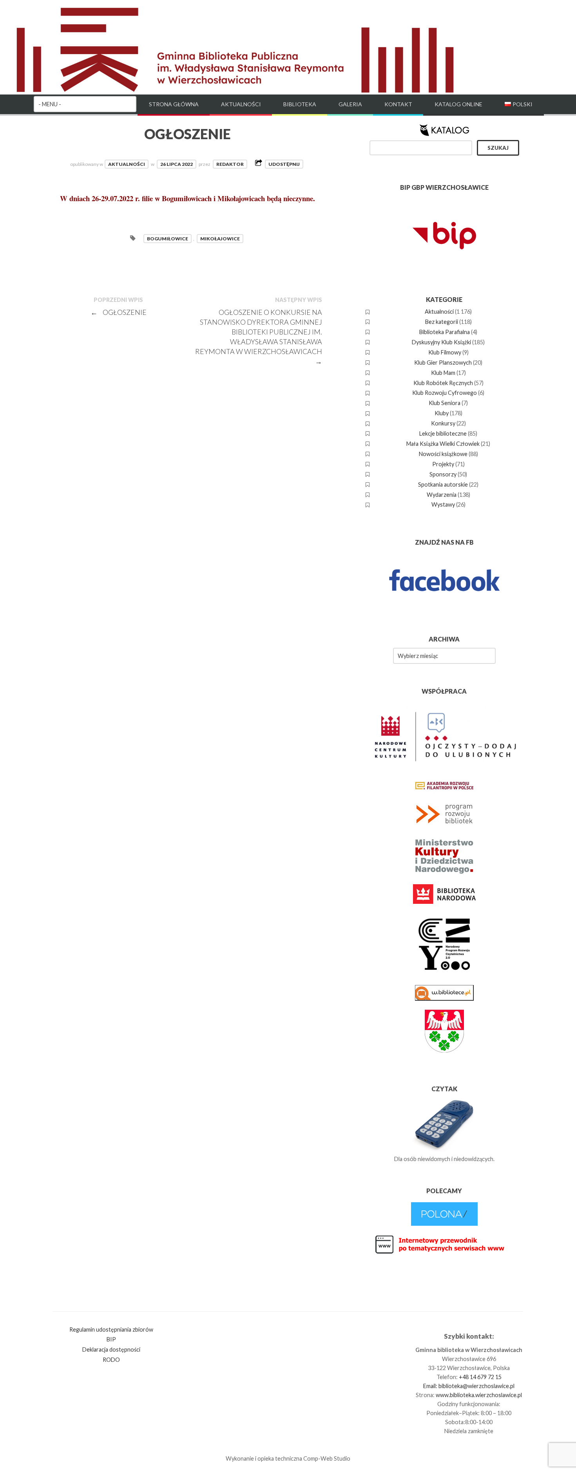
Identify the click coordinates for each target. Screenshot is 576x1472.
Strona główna (174, 104)
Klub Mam (443, 372)
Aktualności (241, 104)
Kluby (442, 413)
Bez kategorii (441, 321)
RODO (111, 1359)
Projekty (443, 464)
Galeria (350, 104)
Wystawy (443, 504)
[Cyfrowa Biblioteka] (444, 1223)
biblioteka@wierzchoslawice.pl (476, 1386)
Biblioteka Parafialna (444, 332)
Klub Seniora (444, 403)
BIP (111, 1339)
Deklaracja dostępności (111, 1349)
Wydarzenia (441, 494)
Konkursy (443, 423)
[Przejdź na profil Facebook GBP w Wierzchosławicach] (444, 607)
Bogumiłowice (167, 239)
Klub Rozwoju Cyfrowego (444, 392)
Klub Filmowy (444, 352)
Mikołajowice (220, 239)
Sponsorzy (442, 474)
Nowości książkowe (443, 454)
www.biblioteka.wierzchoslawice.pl (479, 1395)
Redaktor (230, 164)
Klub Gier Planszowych (443, 362)
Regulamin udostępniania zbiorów (111, 1329)
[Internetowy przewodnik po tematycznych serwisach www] (444, 1252)
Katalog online (458, 104)
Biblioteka (299, 104)
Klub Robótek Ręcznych (443, 383)
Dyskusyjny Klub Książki (441, 342)
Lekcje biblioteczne (443, 433)
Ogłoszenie (119, 312)
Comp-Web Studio (326, 1458)
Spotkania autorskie (443, 484)
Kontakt (398, 104)
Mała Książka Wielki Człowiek (443, 443)
